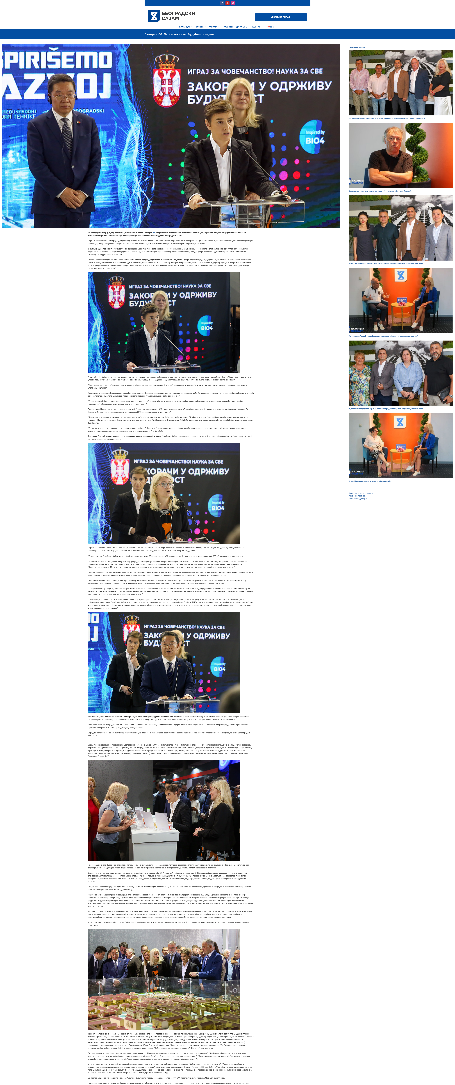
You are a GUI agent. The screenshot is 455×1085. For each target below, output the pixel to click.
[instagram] (233, 3)
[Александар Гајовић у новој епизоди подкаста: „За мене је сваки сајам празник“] (401, 300)
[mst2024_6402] (164, 444)
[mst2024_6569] (164, 761)
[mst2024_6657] (164, 930)
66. (154, 233)
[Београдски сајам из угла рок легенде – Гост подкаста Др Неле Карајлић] (401, 155)
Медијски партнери (357, 496)
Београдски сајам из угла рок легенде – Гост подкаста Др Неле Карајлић (380, 191)
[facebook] (222, 3)
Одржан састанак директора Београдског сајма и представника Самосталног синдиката (387, 118)
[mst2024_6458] (164, 613)
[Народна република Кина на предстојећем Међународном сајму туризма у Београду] (401, 228)
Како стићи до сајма (358, 499)
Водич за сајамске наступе (361, 493)
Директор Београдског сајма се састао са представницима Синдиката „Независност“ (386, 409)
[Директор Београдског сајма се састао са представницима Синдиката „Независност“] (401, 373)
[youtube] (227, 3)
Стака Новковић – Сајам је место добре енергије (370, 481)
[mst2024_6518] (164, 273)
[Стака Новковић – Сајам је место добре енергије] (401, 445)
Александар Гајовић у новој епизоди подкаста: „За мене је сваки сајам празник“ (383, 336)
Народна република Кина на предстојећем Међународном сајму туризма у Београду (386, 263)
